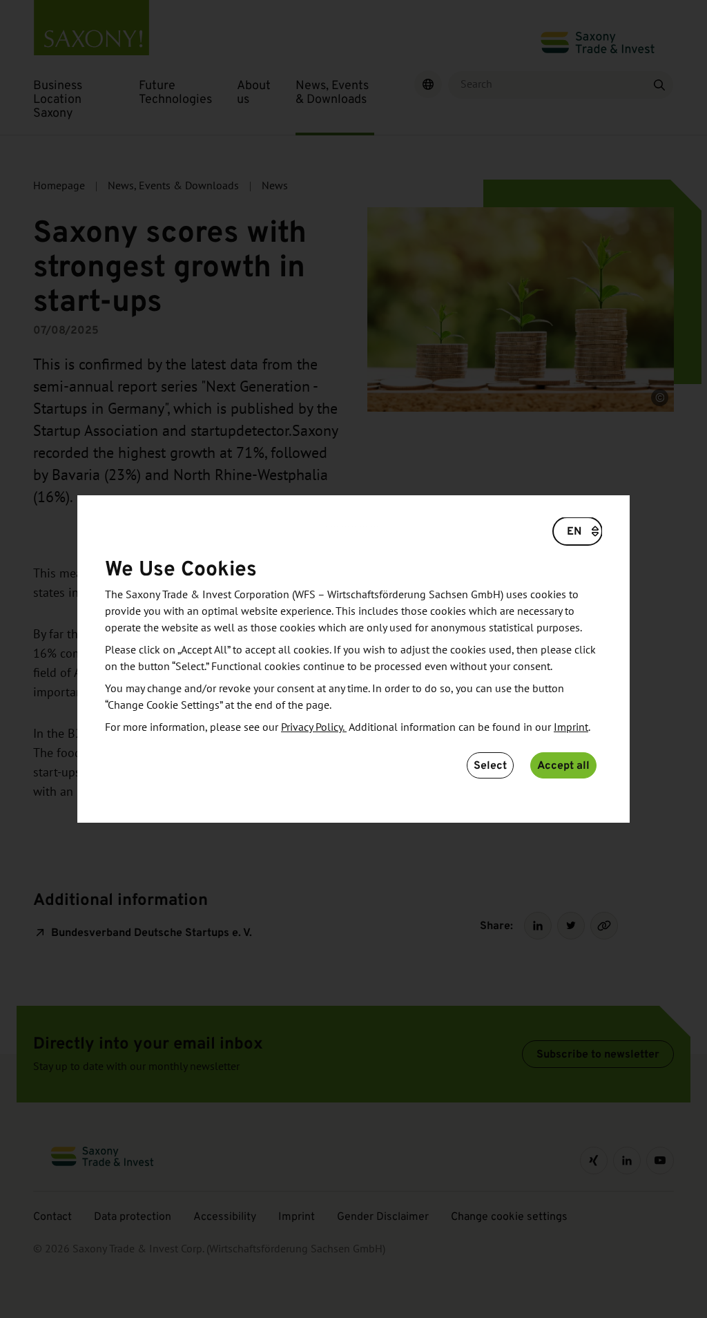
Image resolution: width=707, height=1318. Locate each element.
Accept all (563, 765)
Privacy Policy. (314, 727)
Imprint (571, 727)
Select (490, 765)
